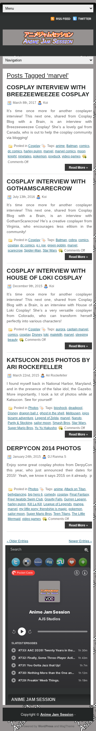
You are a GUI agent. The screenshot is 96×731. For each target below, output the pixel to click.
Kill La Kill (34, 504)
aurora (60, 329)
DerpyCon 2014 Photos (44, 448)
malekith (56, 335)
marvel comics (65, 151)
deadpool (75, 408)
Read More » (78, 167)
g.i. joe (41, 245)
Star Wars (50, 250)
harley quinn (33, 151)
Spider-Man (32, 250)
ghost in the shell (52, 413)
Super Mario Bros (20, 428)
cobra (73, 240)
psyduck (54, 156)
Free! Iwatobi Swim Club (25, 499)
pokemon (40, 156)
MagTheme (67, 726)
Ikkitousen (73, 413)
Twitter (84, 18)
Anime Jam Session (33, 699)
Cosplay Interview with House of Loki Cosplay (46, 274)
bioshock (60, 408)
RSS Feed (62, 18)
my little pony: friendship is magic (43, 509)
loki (46, 335)
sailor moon (42, 423)
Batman (72, 146)
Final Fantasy (79, 494)
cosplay (13, 245)
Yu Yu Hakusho (46, 428)
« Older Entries (17, 540)
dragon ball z (28, 413)
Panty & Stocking (20, 423)
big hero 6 (35, 494)
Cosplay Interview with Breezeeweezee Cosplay (48, 91)
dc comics (15, 151)
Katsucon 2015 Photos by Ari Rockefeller (48, 363)
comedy (49, 494)
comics (84, 146)
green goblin (56, 245)
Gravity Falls (53, 499)
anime (60, 146)
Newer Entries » (80, 540)
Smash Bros (61, 423)
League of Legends (57, 504)
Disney (37, 335)
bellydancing (17, 494)
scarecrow (15, 250)
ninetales (24, 156)
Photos (33, 408)
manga (78, 504)
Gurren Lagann (75, 499)
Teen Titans (61, 514)
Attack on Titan (75, 489)
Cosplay (34, 146)
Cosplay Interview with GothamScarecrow (46, 185)
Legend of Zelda (47, 418)
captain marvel (77, 329)
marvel (48, 151)
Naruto (77, 418)
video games (71, 156)
